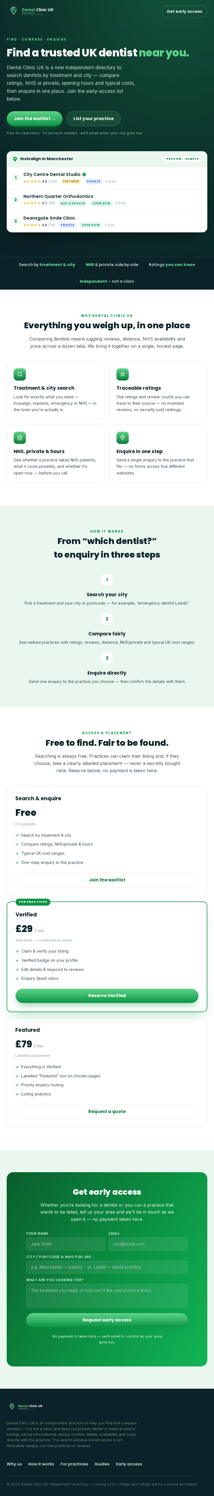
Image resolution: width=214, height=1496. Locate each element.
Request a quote (107, 1111)
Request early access (107, 1320)
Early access (129, 1464)
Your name (37, 1233)
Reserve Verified (107, 995)
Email (114, 1233)
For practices (74, 1464)
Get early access (184, 11)
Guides (102, 1464)
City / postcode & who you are (58, 1256)
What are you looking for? (55, 1280)
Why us (14, 1464)
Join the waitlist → (34, 118)
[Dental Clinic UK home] (33, 12)
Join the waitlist (107, 880)
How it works (41, 1464)
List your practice (94, 118)
